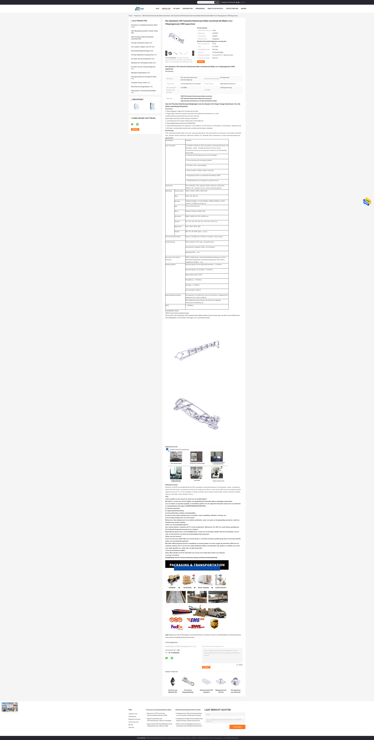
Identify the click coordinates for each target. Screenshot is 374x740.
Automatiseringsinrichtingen (140, 51)
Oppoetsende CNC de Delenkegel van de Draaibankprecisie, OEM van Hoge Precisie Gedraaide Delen (159, 725)
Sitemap (131, 727)
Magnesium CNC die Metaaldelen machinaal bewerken (186, 635)
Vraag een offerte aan (228, 2)
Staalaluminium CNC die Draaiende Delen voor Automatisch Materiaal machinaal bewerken (189, 715)
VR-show (176, 8)
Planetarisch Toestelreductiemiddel (143, 91)
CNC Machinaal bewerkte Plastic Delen (144, 31)
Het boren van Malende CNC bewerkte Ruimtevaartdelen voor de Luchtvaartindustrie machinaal (172, 691)
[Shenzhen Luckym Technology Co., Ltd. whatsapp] (138, 124)
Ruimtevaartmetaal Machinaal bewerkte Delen (179, 637)
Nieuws (243, 8)
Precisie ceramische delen (140, 43)
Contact (201, 61)
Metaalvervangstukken (139, 73)
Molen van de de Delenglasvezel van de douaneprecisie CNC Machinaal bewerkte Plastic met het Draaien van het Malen (189, 725)
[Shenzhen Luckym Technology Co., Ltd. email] (133, 124)
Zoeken (217, 2)
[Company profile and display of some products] (176, 38)
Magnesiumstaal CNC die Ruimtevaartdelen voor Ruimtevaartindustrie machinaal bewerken (221, 691)
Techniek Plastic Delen (139, 83)
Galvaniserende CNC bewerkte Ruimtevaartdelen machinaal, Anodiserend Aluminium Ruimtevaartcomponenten (206, 691)
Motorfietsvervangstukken (140, 87)
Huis (157, 8)
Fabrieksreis (200, 8)
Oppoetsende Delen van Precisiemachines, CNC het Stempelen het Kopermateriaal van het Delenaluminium (159, 720)
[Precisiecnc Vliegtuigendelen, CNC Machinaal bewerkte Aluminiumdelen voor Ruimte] (188, 681)
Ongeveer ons (188, 8)
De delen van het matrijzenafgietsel (143, 67)
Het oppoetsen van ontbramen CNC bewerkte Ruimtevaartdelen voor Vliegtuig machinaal (235, 691)
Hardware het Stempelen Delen (142, 63)
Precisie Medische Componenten (142, 55)
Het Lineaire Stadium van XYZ (141, 47)
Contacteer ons (232, 8)
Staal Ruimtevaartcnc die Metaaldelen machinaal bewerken (222, 635)
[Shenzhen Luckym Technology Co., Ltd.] (139, 8)
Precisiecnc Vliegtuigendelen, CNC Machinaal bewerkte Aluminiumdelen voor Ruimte (188, 691)
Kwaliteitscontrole (215, 8)
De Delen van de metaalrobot (141, 59)
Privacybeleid (141, 738)
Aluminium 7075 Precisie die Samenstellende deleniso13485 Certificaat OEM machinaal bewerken (159, 715)
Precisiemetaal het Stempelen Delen (143, 77)
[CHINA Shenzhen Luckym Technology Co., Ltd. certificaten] (137, 106)
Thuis (130, 15)
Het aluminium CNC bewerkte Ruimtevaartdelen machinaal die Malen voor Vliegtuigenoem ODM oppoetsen (179, 60)
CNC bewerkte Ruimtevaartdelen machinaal (155, 15)
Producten (166, 8)
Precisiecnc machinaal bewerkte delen (144, 25)
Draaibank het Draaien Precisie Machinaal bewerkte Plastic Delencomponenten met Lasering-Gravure (189, 720)
